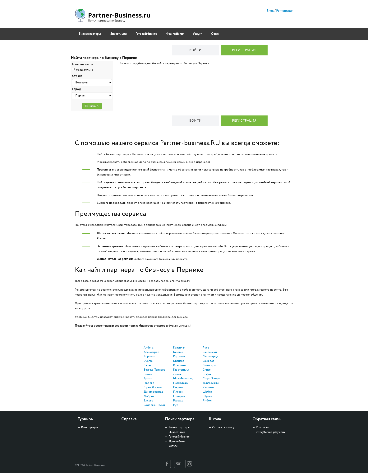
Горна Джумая (153, 387)
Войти (195, 50)
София (207, 374)
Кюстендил (181, 370)
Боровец (149, 356)
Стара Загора (211, 378)
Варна (147, 365)
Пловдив (179, 396)
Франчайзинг (175, 34)
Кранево (178, 361)
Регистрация (284, 11)
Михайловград (183, 378)
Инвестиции (118, 34)
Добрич (149, 396)
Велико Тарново (154, 370)
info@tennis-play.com (270, 432)
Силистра (209, 365)
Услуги (197, 34)
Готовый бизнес (146, 34)
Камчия (178, 352)
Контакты (262, 427)
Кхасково (179, 365)
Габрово (149, 383)
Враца (148, 378)
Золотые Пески (154, 405)
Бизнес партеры (90, 34)
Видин (148, 374)
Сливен (207, 370)
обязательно (84, 70)
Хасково (208, 387)
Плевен (178, 392)
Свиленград (210, 356)
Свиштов (208, 361)
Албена (149, 347)
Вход (270, 11)
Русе (206, 347)
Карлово (179, 356)
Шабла (207, 392)
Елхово (148, 400)
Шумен (207, 396)
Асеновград (151, 352)
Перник (178, 387)
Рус (175, 405)
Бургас (148, 361)
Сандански (210, 352)
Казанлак (179, 347)
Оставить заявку (223, 427)
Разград (178, 400)
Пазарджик (180, 383)
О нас (215, 34)
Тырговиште (211, 383)
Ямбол (207, 400)
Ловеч (177, 374)
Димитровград (153, 392)
